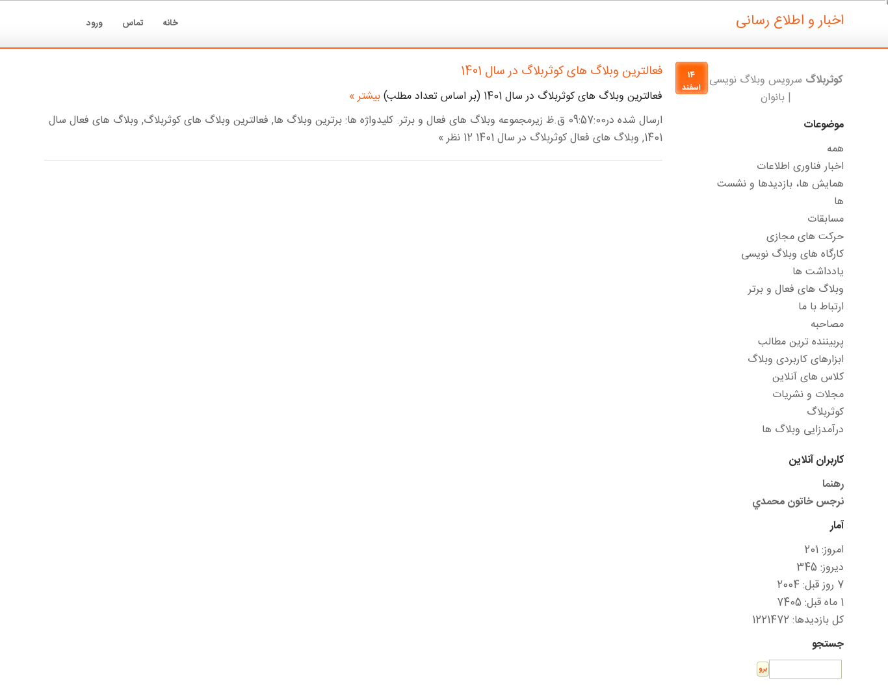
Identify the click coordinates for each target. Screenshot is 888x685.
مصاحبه (827, 324)
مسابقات (825, 219)
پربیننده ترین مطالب (801, 342)
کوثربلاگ (825, 412)
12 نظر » (455, 138)
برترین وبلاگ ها (308, 120)
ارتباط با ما (821, 307)
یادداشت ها (818, 272)
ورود (94, 23)
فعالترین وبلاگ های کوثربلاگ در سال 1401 (561, 71)
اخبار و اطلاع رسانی (790, 21)
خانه (170, 23)
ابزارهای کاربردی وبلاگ (796, 359)
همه (835, 149)
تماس (133, 23)
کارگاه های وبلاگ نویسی (792, 254)
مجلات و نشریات (808, 395)
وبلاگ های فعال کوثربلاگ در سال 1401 (557, 138)
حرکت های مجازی (805, 237)
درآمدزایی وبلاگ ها (803, 430)
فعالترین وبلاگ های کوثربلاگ (206, 120)
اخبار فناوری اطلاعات (800, 166)
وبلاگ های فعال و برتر (447, 120)
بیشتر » (364, 96)
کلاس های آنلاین (808, 377)
